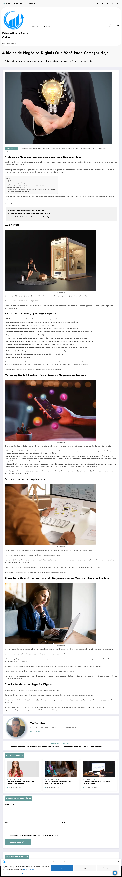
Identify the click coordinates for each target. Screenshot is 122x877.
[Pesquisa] (109, 26)
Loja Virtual (10, 181)
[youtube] (117, 3)
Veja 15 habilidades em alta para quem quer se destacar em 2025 (58, 783)
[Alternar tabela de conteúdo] (54, 178)
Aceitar (62, 868)
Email (63, 822)
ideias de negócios (26, 148)
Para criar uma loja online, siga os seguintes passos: (23, 183)
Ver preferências (108, 868)
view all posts (35, 732)
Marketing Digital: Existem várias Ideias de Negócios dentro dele (25, 185)
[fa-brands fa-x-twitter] (102, 3)
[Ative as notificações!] (115, 873)
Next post (66, 743)
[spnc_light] (114, 26)
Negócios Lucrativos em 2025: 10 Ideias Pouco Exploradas (96, 783)
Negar (85, 868)
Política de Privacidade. (28, 869)
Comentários (9, 804)
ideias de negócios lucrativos (40, 148)
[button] (118, 862)
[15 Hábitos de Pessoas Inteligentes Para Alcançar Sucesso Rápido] (23, 769)
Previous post (54, 743)
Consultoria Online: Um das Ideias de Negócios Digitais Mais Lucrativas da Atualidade (31, 189)
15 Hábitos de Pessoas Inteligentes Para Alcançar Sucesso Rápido (20, 783)
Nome (7, 822)
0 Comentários (9, 152)
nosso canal (92, 707)
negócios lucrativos (72, 148)
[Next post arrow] (116, 745)
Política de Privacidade (18, 873)
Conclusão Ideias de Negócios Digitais (18, 191)
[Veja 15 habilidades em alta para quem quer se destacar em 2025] (61, 769)
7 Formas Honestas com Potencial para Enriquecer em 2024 (34, 746)
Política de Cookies (7, 873)
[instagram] (112, 3)
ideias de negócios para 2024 (58, 148)
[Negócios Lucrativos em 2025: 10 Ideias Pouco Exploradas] (99, 769)
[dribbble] (107, 3)
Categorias (35, 26)
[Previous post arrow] (5, 745)
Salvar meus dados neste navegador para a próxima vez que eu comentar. (33, 835)
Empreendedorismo (11, 148)
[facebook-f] (97, 3)
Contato (47, 26)
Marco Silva (86, 148)
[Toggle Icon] (118, 26)
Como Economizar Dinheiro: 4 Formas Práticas (82, 746)
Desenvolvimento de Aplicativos (16, 187)
